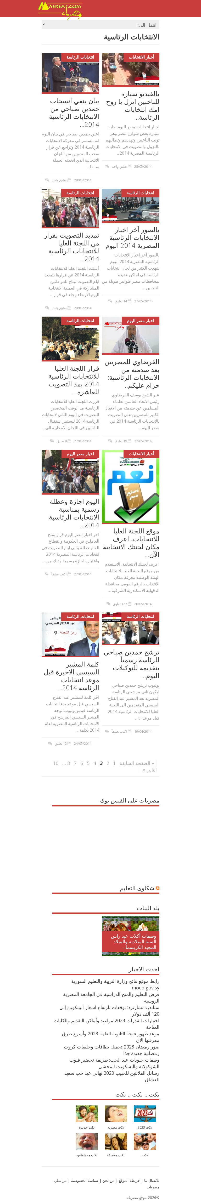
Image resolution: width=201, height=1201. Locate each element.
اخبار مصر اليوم (140, 320)
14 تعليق (121, 301)
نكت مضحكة (116, 1155)
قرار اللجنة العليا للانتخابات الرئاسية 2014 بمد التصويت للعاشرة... (73, 380)
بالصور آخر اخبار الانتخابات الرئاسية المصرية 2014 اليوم (132, 237)
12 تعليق (61, 743)
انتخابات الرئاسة (80, 57)
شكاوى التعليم (137, 888)
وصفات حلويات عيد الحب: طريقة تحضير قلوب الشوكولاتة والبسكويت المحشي (114, 1063)
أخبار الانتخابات (141, 57)
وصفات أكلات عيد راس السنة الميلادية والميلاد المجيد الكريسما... (133, 941)
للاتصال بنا (151, 1180)
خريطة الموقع (129, 1180)
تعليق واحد (59, 180)
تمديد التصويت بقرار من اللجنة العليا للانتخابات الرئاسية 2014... (71, 246)
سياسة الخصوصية (84, 1180)
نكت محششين (86, 1155)
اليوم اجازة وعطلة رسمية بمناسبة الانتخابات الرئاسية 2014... (74, 513)
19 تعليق (121, 441)
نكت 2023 (145, 1127)
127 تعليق (120, 603)
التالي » (150, 770)
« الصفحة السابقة (137, 763)
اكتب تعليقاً (59, 574)
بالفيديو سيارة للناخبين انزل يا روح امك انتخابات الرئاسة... (132, 105)
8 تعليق (62, 441)
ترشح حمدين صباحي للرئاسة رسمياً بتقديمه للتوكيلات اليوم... (131, 663)
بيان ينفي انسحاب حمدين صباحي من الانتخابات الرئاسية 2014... (74, 112)
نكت (145, 1155)
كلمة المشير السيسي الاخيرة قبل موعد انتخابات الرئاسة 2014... (71, 675)
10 (55, 763)
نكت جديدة (87, 1127)
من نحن (108, 1180)
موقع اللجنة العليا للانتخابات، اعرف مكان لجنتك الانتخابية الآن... (131, 542)
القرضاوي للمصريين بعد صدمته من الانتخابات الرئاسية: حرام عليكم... (131, 373)
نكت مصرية (116, 1127)
